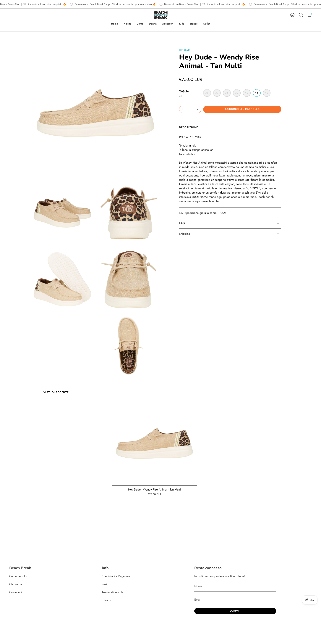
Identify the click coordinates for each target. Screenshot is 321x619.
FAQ (182, 223)
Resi (104, 584)
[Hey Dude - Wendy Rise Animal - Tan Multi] (154, 443)
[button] (140, 23)
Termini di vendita (113, 592)
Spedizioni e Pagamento (117, 576)
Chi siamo (15, 584)
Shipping (184, 233)
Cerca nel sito (18, 576)
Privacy (106, 600)
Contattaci (15, 592)
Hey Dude (184, 50)
